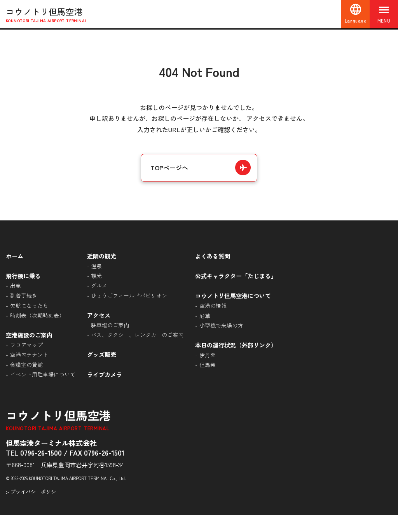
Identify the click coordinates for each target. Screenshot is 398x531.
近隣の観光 (101, 256)
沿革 (204, 316)
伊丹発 (207, 355)
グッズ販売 (101, 354)
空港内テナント (29, 354)
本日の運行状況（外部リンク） (236, 345)
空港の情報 (213, 305)
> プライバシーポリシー (33, 491)
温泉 (96, 266)
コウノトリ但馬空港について (233, 295)
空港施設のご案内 (29, 334)
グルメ (99, 285)
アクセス (98, 315)
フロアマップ (26, 345)
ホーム (14, 256)
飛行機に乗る (23, 275)
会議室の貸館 (26, 365)
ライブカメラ (104, 374)
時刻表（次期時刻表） (37, 315)
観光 (96, 275)
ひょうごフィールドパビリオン (129, 295)
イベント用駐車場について (42, 374)
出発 (15, 286)
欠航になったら (29, 305)
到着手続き (23, 295)
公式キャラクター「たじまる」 (236, 275)
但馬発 (207, 365)
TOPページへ (169, 167)
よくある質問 (212, 256)
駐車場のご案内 (110, 325)
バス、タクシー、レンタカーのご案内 (137, 335)
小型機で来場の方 (221, 325)
